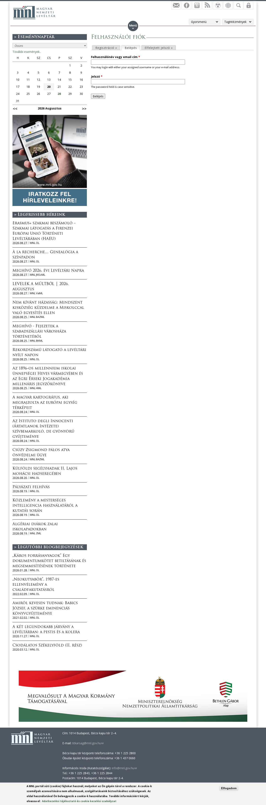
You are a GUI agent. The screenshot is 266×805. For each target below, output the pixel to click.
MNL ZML (35, 533)
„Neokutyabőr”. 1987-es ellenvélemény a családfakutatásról (35, 585)
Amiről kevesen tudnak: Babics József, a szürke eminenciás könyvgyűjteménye (45, 609)
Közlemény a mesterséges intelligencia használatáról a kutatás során (45, 506)
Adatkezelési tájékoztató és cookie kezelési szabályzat (79, 801)
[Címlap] (34, 12)
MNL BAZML (37, 317)
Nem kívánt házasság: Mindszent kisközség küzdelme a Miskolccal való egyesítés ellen (48, 308)
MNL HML (35, 388)
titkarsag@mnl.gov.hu (87, 743)
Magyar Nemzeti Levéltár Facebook (186, 5)
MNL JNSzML (37, 274)
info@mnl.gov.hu (124, 768)
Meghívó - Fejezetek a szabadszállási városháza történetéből (39, 332)
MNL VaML (36, 293)
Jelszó (96, 76)
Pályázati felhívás (31, 487)
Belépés (132, 48)
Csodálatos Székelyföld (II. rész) (47, 645)
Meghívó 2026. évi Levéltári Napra (48, 271)
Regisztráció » (106, 48)
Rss (207, 5)
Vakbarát (217, 5)
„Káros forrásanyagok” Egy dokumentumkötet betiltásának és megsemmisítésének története (49, 561)
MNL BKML (36, 340)
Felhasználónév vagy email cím (115, 57)
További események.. (26, 52)
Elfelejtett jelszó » (159, 48)
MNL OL (34, 243)
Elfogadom (228, 788)
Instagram (197, 5)
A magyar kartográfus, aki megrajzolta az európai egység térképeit (44, 403)
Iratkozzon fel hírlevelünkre (176, 5)
